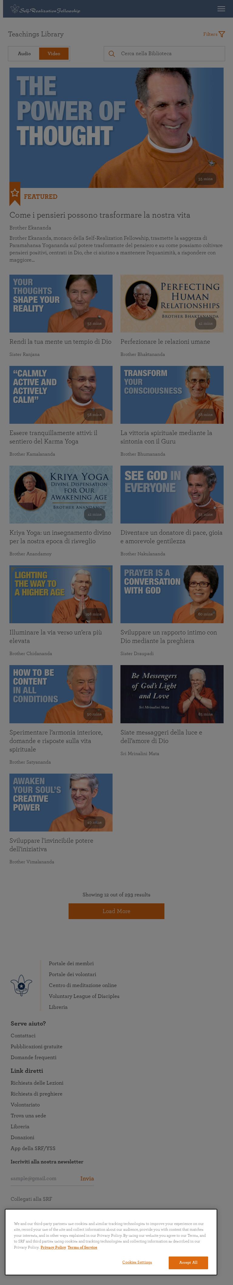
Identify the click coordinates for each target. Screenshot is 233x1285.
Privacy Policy (53, 1248)
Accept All (188, 1263)
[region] (111, 1242)
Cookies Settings (137, 1262)
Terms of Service (82, 1248)
